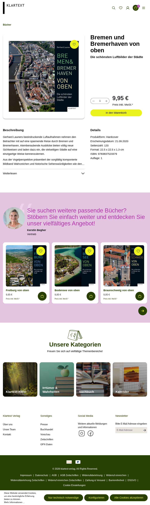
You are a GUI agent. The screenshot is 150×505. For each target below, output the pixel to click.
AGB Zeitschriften (69, 475)
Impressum (26, 475)
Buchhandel (46, 429)
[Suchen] (113, 8)
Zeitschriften (46, 439)
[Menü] (143, 8)
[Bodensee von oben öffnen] (75, 266)
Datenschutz (41, 475)
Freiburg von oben (17, 290)
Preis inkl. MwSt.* (122, 104)
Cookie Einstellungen (74, 485)
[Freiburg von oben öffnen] (26, 266)
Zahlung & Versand (95, 480)
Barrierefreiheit (116, 480)
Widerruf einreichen (116, 475)
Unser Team (9, 429)
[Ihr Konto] (127, 8)
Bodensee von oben (67, 290)
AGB (54, 475)
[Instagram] (81, 433)
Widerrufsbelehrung (92, 475)
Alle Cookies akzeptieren (128, 497)
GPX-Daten (46, 444)
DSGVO (132, 480)
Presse (44, 424)
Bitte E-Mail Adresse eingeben (131, 423)
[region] (43, 76)
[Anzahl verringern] (93, 101)
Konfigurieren (96, 497)
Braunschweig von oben (118, 290)
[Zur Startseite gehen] (13, 7)
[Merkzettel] (120, 8)
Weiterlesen (10, 173)
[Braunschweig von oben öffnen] (123, 266)
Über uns (7, 424)
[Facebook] (90, 433)
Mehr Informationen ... (14, 502)
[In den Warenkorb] (42, 296)
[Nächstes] (142, 310)
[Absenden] (144, 430)
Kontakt (7, 434)
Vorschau (45, 434)
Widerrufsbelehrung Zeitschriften (27, 480)
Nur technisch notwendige (63, 497)
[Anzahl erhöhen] (106, 101)
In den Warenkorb (116, 112)
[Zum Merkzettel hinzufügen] (74, 44)
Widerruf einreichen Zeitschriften (65, 480)
